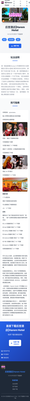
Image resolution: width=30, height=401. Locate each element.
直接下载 (16, 46)
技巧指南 (15, 386)
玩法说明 (15, 384)
